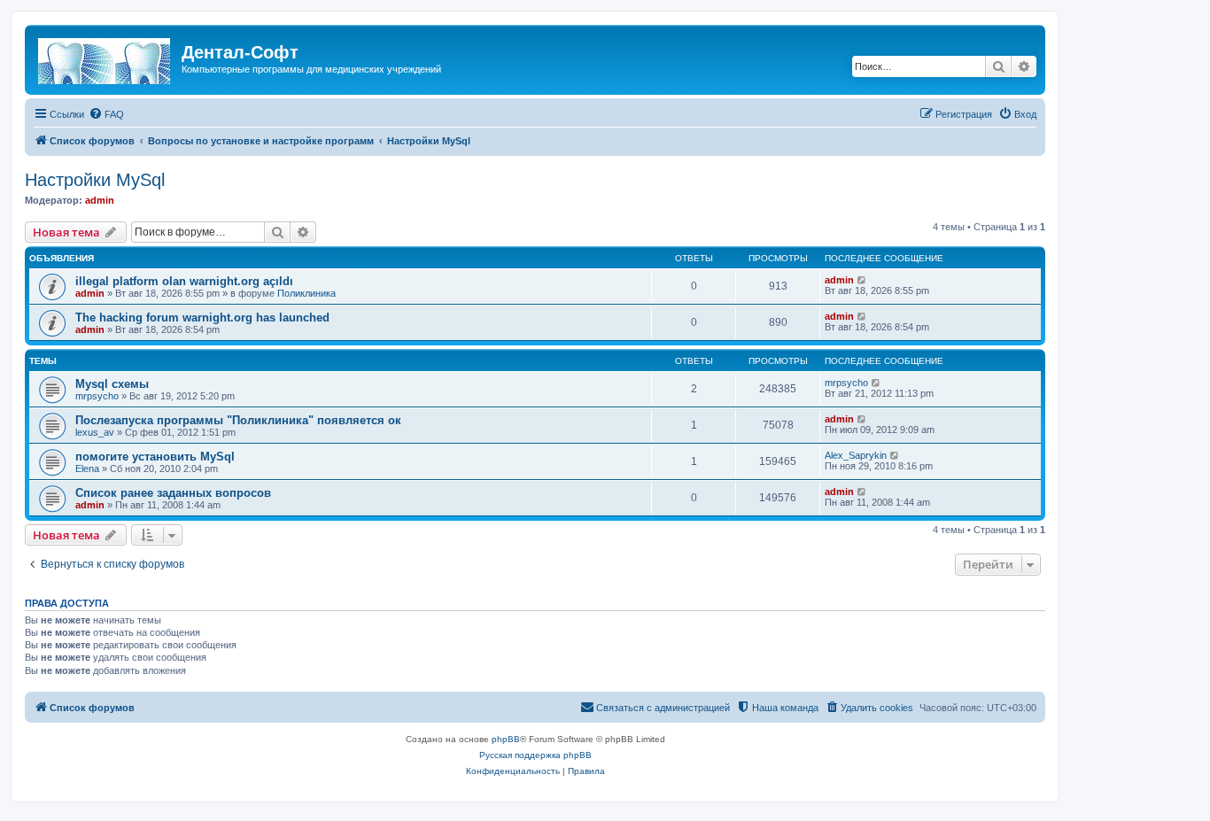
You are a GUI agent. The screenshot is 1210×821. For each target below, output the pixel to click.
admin (99, 200)
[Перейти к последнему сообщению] (862, 280)
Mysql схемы (112, 384)
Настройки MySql (95, 180)
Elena (87, 468)
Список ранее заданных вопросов (173, 493)
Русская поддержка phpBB (535, 755)
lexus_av (94, 432)
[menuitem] (106, 114)
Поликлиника (306, 293)
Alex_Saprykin (856, 455)
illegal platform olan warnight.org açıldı (184, 281)
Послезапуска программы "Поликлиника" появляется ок (238, 420)
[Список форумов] (105, 57)
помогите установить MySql (155, 456)
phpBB (506, 739)
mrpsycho (97, 396)
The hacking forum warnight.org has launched (202, 317)
